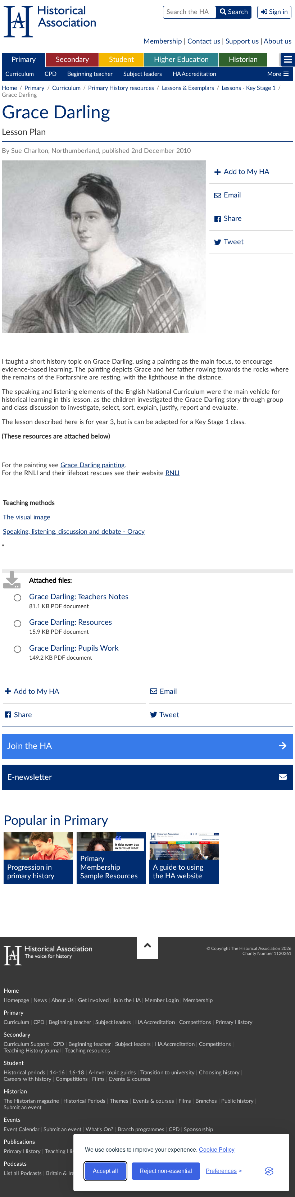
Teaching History (65, 1151)
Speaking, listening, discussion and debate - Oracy (74, 532)
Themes (119, 1101)
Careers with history (27, 1079)
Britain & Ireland (65, 1173)
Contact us (203, 41)
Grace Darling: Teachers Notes (78, 597)
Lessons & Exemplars (188, 88)
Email (232, 195)
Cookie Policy (217, 1149)
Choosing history (219, 1072)
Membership (163, 41)
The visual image (26, 517)
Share (233, 218)
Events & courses (129, 1079)
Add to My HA (246, 172)
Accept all (105, 1171)
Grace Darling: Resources (70, 622)
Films (98, 1079)
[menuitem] (23, 60)
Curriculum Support (26, 1044)
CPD (50, 74)
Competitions (244, 74)
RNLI (172, 473)
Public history (237, 1101)
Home (9, 88)
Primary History (234, 1022)
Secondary (72, 59)
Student (121, 59)
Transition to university (167, 1072)
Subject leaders (142, 74)
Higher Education (181, 59)
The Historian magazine (31, 1101)
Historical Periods (84, 1101)
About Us (62, 1000)
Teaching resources (87, 1050)
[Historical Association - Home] (48, 963)
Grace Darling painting (92, 465)
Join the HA (126, 1000)
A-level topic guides (112, 1072)
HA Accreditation (194, 74)
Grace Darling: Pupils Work (74, 648)
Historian (243, 59)
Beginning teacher (90, 74)
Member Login (162, 1000)
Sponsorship (198, 1129)
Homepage (16, 1000)
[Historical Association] (50, 34)
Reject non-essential (166, 1171)
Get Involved (93, 1000)
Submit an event (22, 1107)
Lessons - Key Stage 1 (249, 88)
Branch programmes (141, 1129)
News (40, 1000)
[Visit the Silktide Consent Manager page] (269, 1171)
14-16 (57, 1072)
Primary (24, 59)
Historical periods (24, 1072)
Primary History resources (121, 88)
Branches (206, 1101)
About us (277, 41)
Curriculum (19, 74)
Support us (242, 41)
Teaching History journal (32, 1050)
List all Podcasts (23, 1173)
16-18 (76, 1072)
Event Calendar (21, 1129)
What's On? (99, 1129)
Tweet (234, 242)
